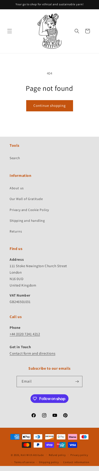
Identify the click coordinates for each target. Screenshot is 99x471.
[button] (9, 31)
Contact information (76, 462)
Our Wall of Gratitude (26, 199)
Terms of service (24, 462)
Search (15, 158)
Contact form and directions (32, 353)
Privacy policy (79, 455)
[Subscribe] (77, 381)
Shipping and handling (27, 220)
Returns (16, 231)
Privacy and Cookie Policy (29, 210)
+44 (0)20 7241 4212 (25, 334)
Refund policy (57, 455)
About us (17, 188)
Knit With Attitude (32, 454)
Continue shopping (49, 105)
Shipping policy (49, 462)
